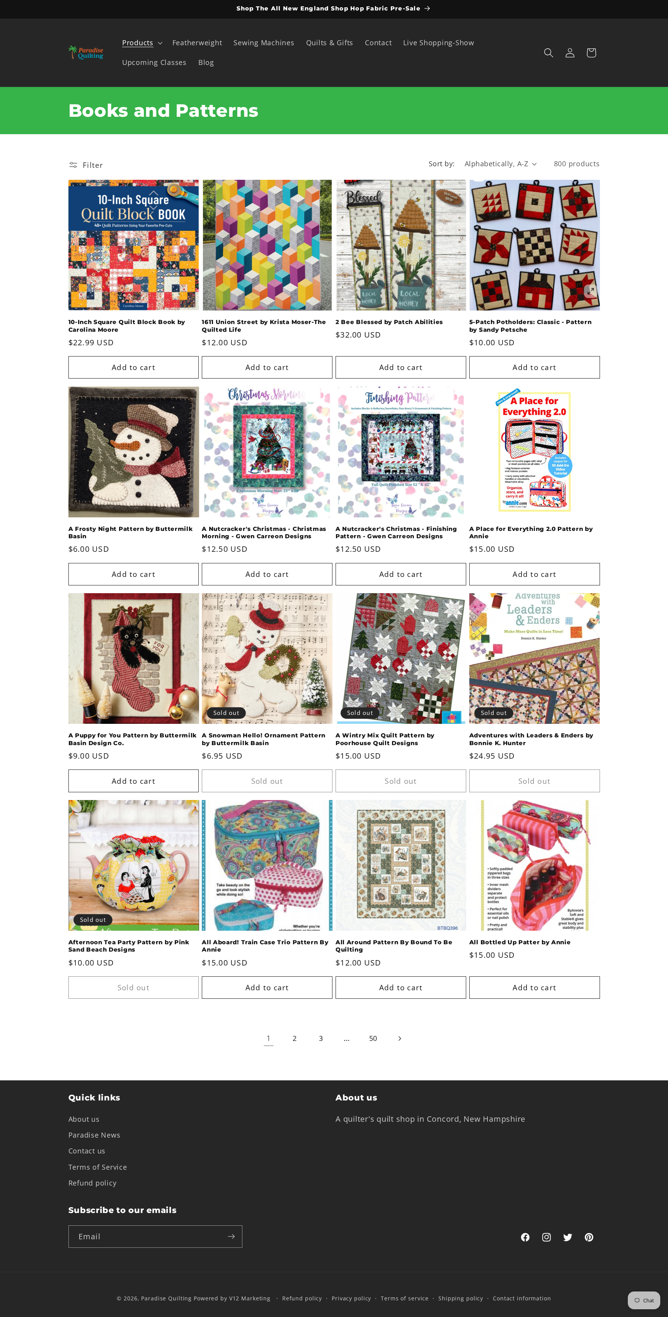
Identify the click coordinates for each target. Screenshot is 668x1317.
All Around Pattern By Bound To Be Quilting (394, 946)
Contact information (522, 1298)
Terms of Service (97, 1166)
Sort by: (442, 163)
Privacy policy (351, 1298)
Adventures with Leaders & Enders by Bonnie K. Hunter (531, 739)
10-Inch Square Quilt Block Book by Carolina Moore (126, 326)
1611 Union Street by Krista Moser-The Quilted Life (264, 326)
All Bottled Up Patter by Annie (520, 942)
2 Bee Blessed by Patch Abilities (389, 322)
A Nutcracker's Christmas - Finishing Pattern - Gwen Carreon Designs (396, 532)
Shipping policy (460, 1298)
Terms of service (405, 1298)
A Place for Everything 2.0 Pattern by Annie (531, 532)
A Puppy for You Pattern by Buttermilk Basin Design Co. (132, 739)
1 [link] (268, 1038)
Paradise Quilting (166, 1298)
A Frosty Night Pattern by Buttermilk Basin (130, 532)
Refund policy (92, 1182)
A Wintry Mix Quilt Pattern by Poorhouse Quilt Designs (385, 739)
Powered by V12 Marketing (232, 1298)
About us (84, 1119)
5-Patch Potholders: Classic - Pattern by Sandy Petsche (530, 326)
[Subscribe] (231, 1236)
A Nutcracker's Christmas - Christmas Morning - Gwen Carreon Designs (264, 532)
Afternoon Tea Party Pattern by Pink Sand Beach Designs (128, 946)
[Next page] (399, 1038)
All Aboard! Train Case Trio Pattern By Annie (265, 946)
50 (373, 1038)
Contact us (87, 1150)
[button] (141, 43)
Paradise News (94, 1135)
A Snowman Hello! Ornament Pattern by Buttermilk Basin (263, 739)
